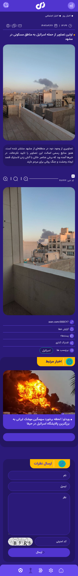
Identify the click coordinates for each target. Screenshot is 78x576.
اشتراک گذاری (62, 342)
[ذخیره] (14, 26)
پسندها (65, 336)
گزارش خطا (63, 329)
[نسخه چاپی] (8, 26)
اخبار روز (66, 16)
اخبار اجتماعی (51, 16)
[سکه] (40, 570)
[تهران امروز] (30, 570)
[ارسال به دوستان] (20, 26)
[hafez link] (50, 570)
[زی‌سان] (40, 5)
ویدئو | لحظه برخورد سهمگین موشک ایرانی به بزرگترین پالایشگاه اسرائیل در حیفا (41, 421)
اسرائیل (46, 350)
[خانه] (61, 570)
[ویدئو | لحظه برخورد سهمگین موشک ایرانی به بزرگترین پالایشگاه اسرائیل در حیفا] (39, 394)
